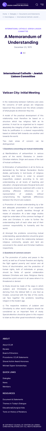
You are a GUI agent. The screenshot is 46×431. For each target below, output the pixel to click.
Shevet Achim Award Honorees (16, 361)
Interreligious (9, 17)
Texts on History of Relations (15, 412)
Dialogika (13, 14)
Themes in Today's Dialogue (14, 403)
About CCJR (8, 345)
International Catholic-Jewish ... (28, 17)
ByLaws (6, 349)
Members (7, 386)
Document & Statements (13, 399)
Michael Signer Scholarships (15, 365)
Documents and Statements (29, 14)
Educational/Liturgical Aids (14, 408)
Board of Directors (10, 353)
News (5, 382)
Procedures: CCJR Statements (15, 357)
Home (5, 14)
